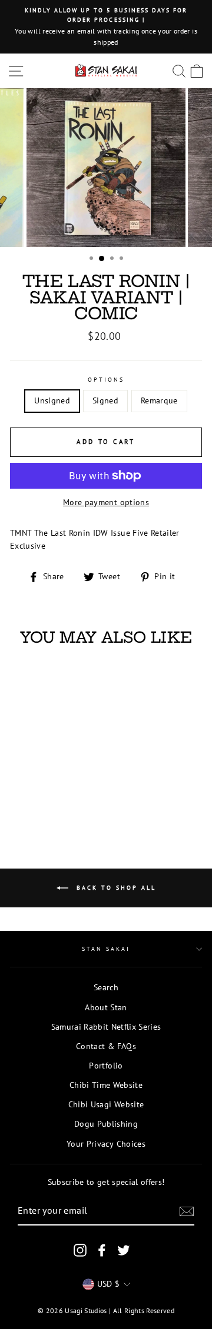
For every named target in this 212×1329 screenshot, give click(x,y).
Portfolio (105, 1065)
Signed (105, 400)
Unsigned (52, 400)
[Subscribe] (186, 1211)
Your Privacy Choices (106, 1143)
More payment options (106, 502)
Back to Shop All (114, 887)
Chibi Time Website (106, 1085)
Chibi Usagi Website (106, 1104)
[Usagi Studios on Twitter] (123, 1250)
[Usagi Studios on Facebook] (101, 1250)
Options (106, 379)
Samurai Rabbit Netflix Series (106, 1026)
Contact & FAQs (106, 1046)
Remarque (159, 400)
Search (106, 987)
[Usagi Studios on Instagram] (80, 1250)
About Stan (106, 1007)
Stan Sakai (106, 949)
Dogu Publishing (106, 1123)
